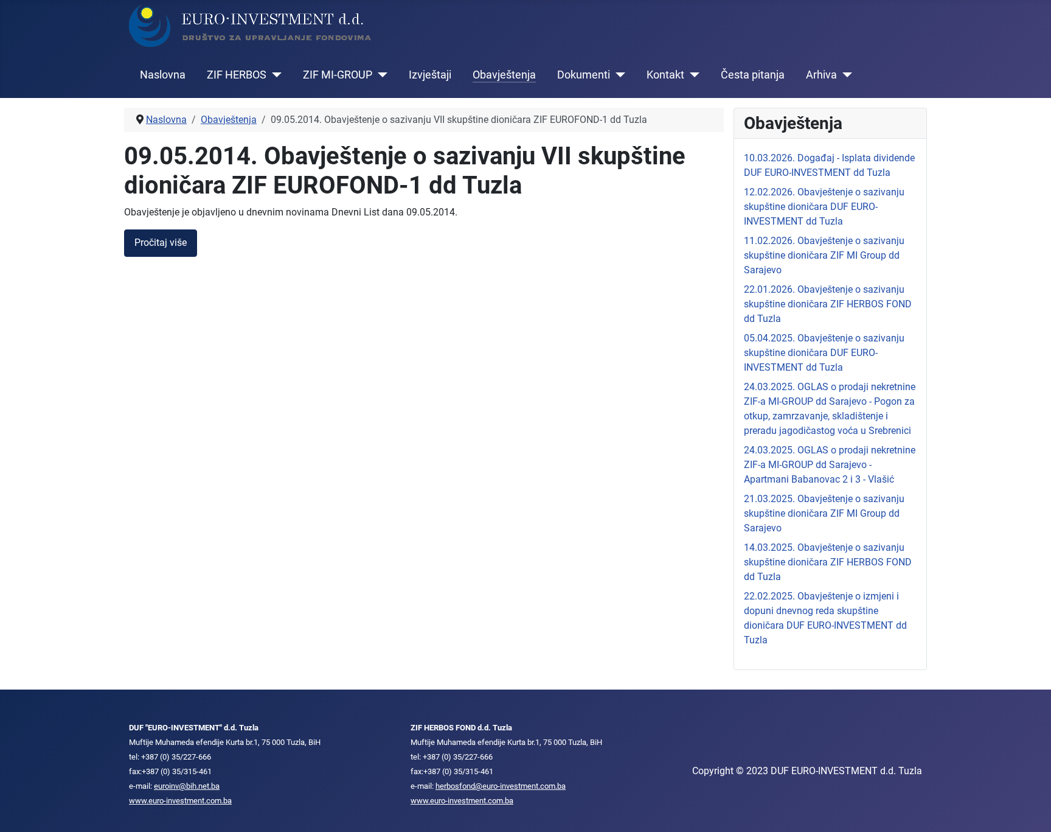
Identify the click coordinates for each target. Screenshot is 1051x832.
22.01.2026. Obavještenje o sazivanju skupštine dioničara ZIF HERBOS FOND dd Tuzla (828, 304)
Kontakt (665, 75)
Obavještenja (504, 75)
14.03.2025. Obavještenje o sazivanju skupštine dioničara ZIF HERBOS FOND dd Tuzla (828, 562)
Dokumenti (583, 75)
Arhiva (821, 75)
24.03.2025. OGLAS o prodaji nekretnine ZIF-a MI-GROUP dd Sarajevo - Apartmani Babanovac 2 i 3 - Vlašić (829, 464)
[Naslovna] (250, 25)
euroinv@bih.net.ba (187, 786)
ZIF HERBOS (236, 75)
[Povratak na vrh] (1029, 809)
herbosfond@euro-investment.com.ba (500, 786)
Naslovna (163, 75)
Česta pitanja (753, 75)
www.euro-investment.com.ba (180, 800)
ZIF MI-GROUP (337, 75)
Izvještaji (430, 75)
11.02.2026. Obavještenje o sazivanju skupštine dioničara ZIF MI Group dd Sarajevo (824, 255)
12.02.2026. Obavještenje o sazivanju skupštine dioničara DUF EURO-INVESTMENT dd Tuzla (824, 206)
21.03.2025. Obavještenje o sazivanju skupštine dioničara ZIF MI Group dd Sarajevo (824, 513)
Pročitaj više (160, 242)
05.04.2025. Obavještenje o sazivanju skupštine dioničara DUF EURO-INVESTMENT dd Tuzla (824, 352)
